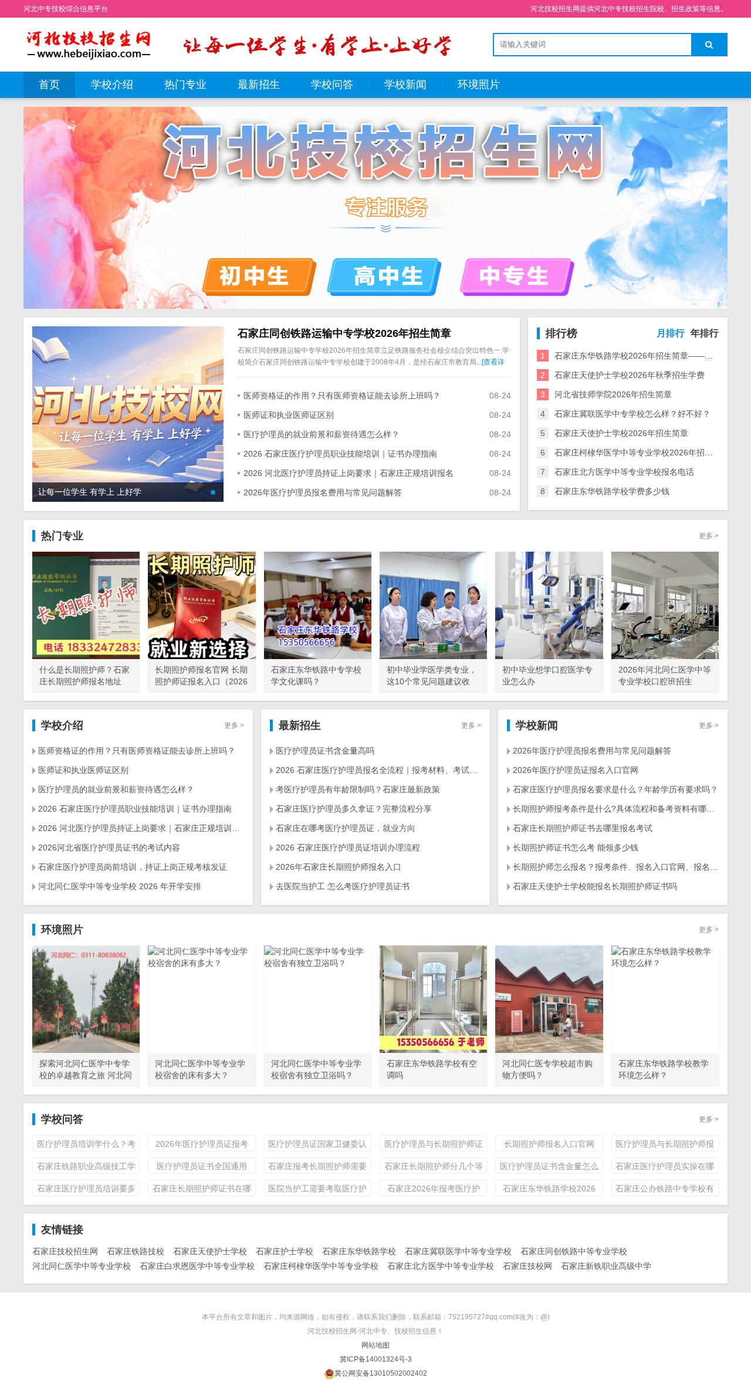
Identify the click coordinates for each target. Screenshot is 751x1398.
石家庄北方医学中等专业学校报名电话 (624, 472)
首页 (49, 84)
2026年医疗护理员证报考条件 (201, 1145)
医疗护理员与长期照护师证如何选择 (433, 1145)
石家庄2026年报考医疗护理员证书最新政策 (433, 1190)
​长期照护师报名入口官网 (549, 1144)
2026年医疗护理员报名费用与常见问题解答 (322, 492)
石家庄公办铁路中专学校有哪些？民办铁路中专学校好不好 (664, 1190)
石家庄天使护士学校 (210, 1251)
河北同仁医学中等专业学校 (81, 1266)
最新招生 (259, 84)
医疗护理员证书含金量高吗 (325, 750)
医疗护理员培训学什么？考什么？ (86, 1145)
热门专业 (185, 84)
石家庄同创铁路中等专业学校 (573, 1251)
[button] (213, 492)
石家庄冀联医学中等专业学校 (458, 1251)
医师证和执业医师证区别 (288, 415)
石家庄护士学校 (284, 1251)
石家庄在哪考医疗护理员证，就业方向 (345, 828)
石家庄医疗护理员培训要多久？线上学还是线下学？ (86, 1190)
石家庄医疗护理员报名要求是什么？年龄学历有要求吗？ (615, 789)
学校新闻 (405, 84)
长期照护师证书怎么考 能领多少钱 (575, 847)
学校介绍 (112, 84)
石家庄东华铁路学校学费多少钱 (611, 491)
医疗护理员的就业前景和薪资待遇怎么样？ (321, 434)
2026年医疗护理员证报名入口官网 (575, 770)
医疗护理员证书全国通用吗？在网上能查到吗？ (202, 1167)
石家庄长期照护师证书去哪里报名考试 (582, 828)
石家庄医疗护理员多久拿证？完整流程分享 (354, 808)
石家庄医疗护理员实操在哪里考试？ (664, 1167)
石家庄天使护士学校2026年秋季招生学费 (629, 375)
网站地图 (375, 1345)
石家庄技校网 (527, 1266)
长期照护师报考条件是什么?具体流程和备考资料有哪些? (616, 808)
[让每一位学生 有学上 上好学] (128, 413)
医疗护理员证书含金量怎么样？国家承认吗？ (549, 1167)
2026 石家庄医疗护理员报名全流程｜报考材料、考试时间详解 (379, 770)
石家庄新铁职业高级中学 (606, 1266)
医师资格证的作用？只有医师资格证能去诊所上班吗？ (342, 395)
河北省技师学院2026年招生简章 (613, 394)
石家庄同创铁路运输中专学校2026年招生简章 (344, 333)
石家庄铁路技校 (135, 1251)
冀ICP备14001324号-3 (376, 1359)
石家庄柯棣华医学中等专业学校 (320, 1266)
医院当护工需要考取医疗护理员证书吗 (317, 1190)
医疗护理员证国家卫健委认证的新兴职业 (317, 1145)
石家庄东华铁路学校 (359, 1251)
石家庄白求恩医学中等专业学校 (197, 1266)
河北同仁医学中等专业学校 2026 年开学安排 (119, 886)
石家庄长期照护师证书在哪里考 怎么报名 (202, 1190)
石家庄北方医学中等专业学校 (440, 1266)
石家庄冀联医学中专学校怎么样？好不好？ (632, 413)
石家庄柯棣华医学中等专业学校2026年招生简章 (641, 452)
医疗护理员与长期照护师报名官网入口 (664, 1145)
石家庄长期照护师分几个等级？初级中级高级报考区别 (433, 1167)
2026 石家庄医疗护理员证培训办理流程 (348, 847)
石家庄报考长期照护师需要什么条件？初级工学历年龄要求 (317, 1167)
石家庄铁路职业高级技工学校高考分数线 (86, 1167)
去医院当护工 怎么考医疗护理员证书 (343, 886)
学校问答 (332, 84)
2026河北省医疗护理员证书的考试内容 (109, 847)
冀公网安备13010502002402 (380, 1373)
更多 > (709, 536)
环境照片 (479, 84)
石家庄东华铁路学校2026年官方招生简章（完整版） (549, 1190)
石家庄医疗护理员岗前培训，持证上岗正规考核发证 (132, 867)
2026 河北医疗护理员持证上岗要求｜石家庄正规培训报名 (348, 473)
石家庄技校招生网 (65, 1251)
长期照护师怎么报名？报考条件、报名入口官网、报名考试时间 (616, 867)
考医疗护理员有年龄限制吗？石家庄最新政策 (358, 789)
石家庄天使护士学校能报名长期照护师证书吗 (595, 886)
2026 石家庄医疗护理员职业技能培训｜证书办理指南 (340, 453)
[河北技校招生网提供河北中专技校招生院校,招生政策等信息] (88, 44)
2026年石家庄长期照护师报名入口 (338, 867)
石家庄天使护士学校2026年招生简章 (621, 433)
